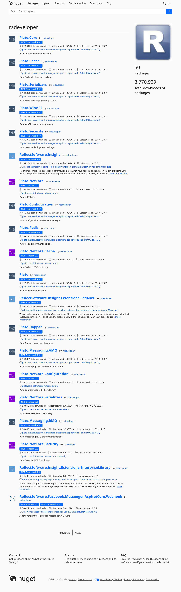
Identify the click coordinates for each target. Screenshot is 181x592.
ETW (69, 166)
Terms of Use (85, 579)
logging (44, 166)
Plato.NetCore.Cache (37, 251)
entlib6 (65, 479)
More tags (106, 166)
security (63, 456)
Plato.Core (28, 37)
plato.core (27, 192)
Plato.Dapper (30, 327)
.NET (24, 166)
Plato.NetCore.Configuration (44, 373)
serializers (64, 409)
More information (118, 173)
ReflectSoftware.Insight (39, 154)
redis (76, 49)
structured (95, 309)
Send (66, 511)
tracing (104, 309)
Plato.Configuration (36, 204)
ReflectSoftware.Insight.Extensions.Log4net (56, 297)
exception (86, 166)
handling (96, 166)
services (36, 49)
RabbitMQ (85, 49)
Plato (23, 274)
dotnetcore (38, 192)
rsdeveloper (49, 38)
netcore (47, 192)
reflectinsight (33, 166)
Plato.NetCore (31, 180)
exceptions (61, 49)
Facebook (37, 511)
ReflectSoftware (81, 511)
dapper (70, 49)
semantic (76, 166)
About (72, 579)
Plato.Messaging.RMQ (38, 420)
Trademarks (152, 579)
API (71, 511)
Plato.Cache (29, 60)
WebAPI (93, 511)
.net (29, 49)
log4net (66, 309)
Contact (14, 555)
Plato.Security (31, 131)
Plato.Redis (28, 227)
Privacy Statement (134, 579)
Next (78, 533)
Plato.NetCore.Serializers (40, 397)
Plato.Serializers (33, 84)
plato (24, 49)
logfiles (56, 166)
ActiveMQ (95, 49)
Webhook (58, 511)
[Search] (169, 11)
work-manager (47, 49)
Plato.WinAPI (30, 107)
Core (29, 511)
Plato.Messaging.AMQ (38, 350)
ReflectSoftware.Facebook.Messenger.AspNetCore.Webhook (70, 496)
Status (69, 555)
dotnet (55, 192)
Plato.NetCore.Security (38, 444)
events (63, 166)
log (50, 166)
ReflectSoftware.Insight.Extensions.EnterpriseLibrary (64, 467)
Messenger (47, 511)
